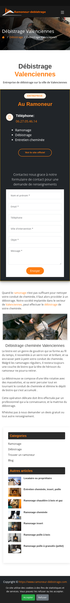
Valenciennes (14, 304)
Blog (11, 460)
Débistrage (16, 37)
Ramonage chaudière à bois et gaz (43, 500)
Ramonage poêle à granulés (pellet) (44, 546)
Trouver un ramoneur (21, 455)
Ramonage (14, 444)
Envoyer (35, 271)
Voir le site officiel (35, 152)
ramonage (20, 293)
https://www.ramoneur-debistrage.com (43, 582)
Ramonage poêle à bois (37, 534)
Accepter (28, 597)
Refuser (42, 597)
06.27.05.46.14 (26, 121)
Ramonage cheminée (35, 512)
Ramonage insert (33, 523)
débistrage (50, 304)
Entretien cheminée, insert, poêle (42, 489)
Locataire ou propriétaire (38, 478)
